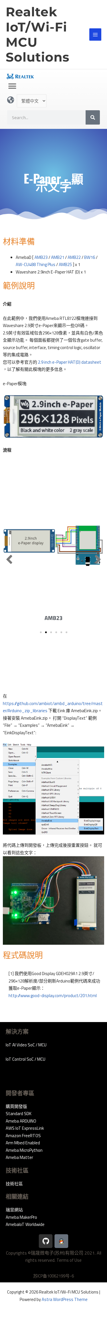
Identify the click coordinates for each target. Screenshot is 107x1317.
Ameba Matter (19, 1157)
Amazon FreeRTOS (23, 1135)
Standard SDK (18, 1113)
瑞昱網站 (14, 1209)
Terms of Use (69, 1260)
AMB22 (74, 257)
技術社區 (14, 1183)
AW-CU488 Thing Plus (35, 264)
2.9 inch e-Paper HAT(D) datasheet (69, 362)
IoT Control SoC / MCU (25, 1059)
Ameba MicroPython (24, 1150)
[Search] (93, 117)
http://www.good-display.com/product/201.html (53, 995)
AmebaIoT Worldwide (25, 1224)
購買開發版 (16, 1106)
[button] (12, 86)
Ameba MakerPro (21, 1217)
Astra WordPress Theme (65, 1299)
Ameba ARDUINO (21, 1121)
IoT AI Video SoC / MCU (26, 1045)
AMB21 (57, 257)
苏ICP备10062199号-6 (53, 1276)
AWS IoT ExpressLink (25, 1128)
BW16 (89, 257)
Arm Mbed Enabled (23, 1142)
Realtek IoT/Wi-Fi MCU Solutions (37, 34)
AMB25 (65, 264)
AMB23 (41, 257)
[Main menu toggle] (95, 34)
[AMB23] (53, 545)
